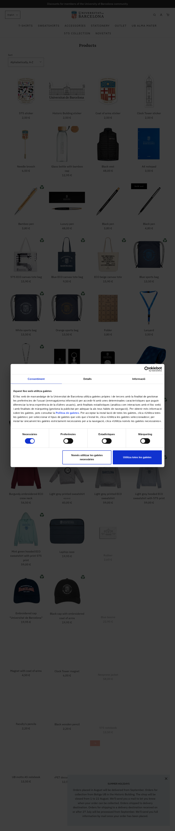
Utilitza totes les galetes (137, 457)
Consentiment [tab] (36, 378)
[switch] (67, 442)
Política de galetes (67, 412)
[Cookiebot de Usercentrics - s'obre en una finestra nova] (147, 369)
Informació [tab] (138, 378)
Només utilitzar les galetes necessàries (87, 457)
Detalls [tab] (87, 378)
